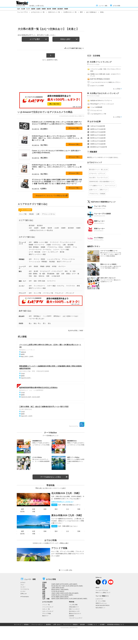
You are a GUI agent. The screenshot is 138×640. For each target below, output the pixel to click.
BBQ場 (31, 214)
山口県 (62, 595)
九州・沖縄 (45, 599)
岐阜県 (57, 589)
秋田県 (66, 584)
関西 (43, 593)
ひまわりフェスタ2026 (97, 85)
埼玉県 (67, 586)
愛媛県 (57, 597)
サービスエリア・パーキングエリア (51, 271)
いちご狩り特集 (73, 604)
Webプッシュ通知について (103, 592)
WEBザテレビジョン (101, 603)
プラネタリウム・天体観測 (97, 193)
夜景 (81, 12)
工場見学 (68, 247)
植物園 (43, 247)
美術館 (36, 266)
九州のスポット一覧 (54, 12)
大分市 (28, 9)
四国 (43, 597)
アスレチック (59, 293)
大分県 (23, 9)
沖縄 (33, 511)
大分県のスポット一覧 (69, 12)
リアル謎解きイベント (95, 185)
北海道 (44, 582)
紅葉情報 (71, 615)
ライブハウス (70, 286)
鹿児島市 (40, 225)
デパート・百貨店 (39, 259)
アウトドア (22, 293)
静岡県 (66, 589)
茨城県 (80, 586)
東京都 (53, 586)
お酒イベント (93, 189)
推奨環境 (48, 624)
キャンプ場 (22, 214)
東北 (43, 584)
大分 (67, 509)
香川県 (53, 597)
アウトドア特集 (59, 548)
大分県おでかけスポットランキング (104, 93)
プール (75, 247)
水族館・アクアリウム (53, 244)
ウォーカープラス (22, 12)
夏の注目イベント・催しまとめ (98, 169)
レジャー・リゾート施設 (61, 249)
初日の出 (41, 276)
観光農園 (70, 244)
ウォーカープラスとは (102, 590)
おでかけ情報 (116, 5)
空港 (30, 276)
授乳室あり (57, 316)
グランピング (70, 293)
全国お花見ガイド (74, 607)
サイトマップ (17, 624)
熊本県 (49, 9)
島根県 (70, 595)
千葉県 (63, 586)
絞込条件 (21, 316)
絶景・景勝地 (33, 273)
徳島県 (62, 597)
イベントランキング (47, 607)
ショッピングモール (53, 259)
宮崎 (78, 509)
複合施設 (52, 261)
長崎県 (44, 9)
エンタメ (21, 286)
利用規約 (26, 624)
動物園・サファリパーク (36, 244)
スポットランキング (47, 611)
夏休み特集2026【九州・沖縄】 (67, 515)
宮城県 (53, 584)
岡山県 (57, 595)
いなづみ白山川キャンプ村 (98, 114)
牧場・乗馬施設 (34, 247)
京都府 (57, 593)
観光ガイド (45, 615)
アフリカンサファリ (96, 110)
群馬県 (72, 586)
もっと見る (116, 88)
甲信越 (44, 588)
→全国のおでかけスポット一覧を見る (41, 230)
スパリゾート (51, 281)
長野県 (57, 587)
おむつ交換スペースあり (70, 316)
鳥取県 (66, 595)
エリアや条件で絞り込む (74, 48)
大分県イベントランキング (101, 62)
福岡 (22, 509)
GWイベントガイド (74, 609)
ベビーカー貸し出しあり (36, 318)
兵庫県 (62, 593)
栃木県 (76, 586)
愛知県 (53, 589)
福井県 (62, 591)
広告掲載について (92, 624)
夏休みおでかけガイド (75, 613)
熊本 (56, 509)
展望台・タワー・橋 (72, 273)
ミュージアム (22, 267)
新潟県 (62, 587)
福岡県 (33, 9)
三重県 (62, 589)
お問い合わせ (57, 624)
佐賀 (33, 509)
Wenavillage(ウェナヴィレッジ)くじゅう (102, 104)
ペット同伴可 (47, 316)
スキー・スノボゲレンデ (50, 252)
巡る (49, 323)
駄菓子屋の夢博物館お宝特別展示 (100, 79)
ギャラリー (62, 266)
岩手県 (62, 584)
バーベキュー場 (48, 293)
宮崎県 (54, 9)
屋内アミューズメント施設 (37, 254)
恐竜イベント (104, 189)
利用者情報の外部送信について (115, 624)
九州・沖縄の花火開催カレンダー (65, 505)
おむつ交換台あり (91, 12)
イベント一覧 (46, 604)
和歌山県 (71, 593)
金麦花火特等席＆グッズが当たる (62, 501)
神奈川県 (58, 586)
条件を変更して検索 (76, 330)
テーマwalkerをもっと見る (50, 477)
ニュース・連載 (103, 5)
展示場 (62, 252)
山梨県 (53, 587)
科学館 (54, 266)
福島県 (75, 584)
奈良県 (66, 593)
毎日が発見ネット (100, 607)
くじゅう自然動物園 (96, 107)
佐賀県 (38, 9)
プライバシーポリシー (37, 624)
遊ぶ (30, 323)
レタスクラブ (99, 599)
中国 (43, 595)
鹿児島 (22, 511)
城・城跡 (42, 273)
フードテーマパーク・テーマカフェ (40, 249)
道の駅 (36, 271)
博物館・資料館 (45, 266)
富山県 (57, 591)
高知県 (66, 597)
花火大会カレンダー (74, 611)
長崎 (45, 509)
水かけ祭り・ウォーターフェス (98, 177)
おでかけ (23, 582)
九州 (18, 9)
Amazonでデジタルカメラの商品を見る (51, 196)
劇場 (78, 286)
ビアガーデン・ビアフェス (97, 173)
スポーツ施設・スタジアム (55, 286)
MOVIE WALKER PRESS (102, 605)
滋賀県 (76, 593)
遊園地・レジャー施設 (41, 242)
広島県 (53, 595)
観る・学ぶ (37, 323)
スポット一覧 (46, 609)
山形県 (70, 584)
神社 (66, 271)
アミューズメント (22, 243)
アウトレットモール (48, 214)
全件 (30, 242)
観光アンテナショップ (64, 261)
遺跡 (57, 273)
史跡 (62, 273)
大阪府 (53, 593)
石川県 (53, 591)
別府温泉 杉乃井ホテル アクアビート (101, 100)
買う (44, 323)
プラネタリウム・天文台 (55, 247)
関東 (43, 586)
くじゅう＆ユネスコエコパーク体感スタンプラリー (105, 82)
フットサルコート (39, 286)
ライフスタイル (25, 589)
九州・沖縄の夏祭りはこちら (64, 526)
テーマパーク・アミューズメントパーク (62, 242)
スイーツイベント (110, 185)
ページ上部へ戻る (66, 570)
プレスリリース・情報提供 (70, 624)
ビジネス (23, 591)
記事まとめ (24, 593)
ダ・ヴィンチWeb (100, 601)
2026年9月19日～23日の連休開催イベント (101, 181)
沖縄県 (66, 9)
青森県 (57, 584)
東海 (43, 589)
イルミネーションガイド (75, 618)
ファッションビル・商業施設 (38, 261)
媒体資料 (82, 624)
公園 (37, 214)
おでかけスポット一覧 (37, 12)
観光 (20, 271)
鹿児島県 (60, 9)
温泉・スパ (22, 281)
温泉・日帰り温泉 (39, 281)
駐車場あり (37, 316)
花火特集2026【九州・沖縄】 (66, 493)
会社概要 (102, 624)
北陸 (43, 591)
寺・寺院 (72, 271)
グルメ (22, 584)
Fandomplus (25, 596)
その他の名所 (55, 276)
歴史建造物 (50, 273)
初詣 (35, 276)
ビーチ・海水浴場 (34, 252)
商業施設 (21, 259)
